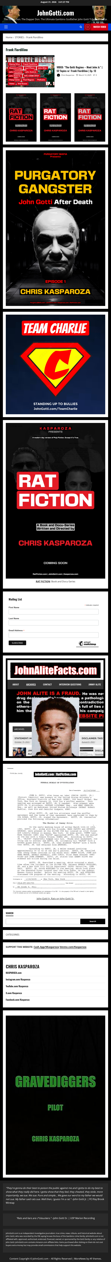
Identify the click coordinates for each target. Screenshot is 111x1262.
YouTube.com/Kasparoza (17, 986)
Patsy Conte (14, 79)
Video (11, 83)
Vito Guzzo (22, 83)
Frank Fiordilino (30, 64)
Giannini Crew (15, 68)
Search (93, 921)
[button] (6, 27)
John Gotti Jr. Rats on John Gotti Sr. (55, 898)
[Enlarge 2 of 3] (67, 97)
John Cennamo (15, 72)
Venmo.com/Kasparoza (73, 947)
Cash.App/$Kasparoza (46, 947)
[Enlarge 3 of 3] (101, 97)
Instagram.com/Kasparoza (18, 979)
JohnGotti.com (55, 12)
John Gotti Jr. (31, 72)
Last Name (14, 618)
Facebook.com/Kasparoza (17, 999)
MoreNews (80, 1258)
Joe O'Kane (30, 68)
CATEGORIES (12, 934)
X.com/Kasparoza (14, 993)
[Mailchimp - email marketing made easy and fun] (87, 645)
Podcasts (41, 79)
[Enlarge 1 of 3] (32, 97)
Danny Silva (14, 64)
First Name (14, 607)
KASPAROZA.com (14, 972)
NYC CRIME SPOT (31, 76)
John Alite (42, 68)
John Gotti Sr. (15, 76)
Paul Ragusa (28, 79)
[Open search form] (81, 27)
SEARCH (9, 913)
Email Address (16, 630)
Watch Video (99, 27)
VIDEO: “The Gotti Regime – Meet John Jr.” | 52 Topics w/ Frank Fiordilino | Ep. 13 (79, 69)
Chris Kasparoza (67, 75)
